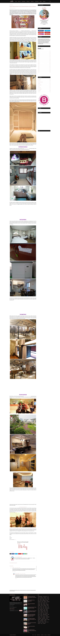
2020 (44, 63)
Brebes (47, 600)
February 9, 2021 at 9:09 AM (22, 573)
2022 (44, 66)
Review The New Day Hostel (27, 396)
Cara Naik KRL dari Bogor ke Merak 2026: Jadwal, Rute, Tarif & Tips (32, 619)
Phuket (41, 614)
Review (44, 86)
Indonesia (44, 80)
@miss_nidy (11, 8)
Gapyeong (47, 604)
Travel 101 (44, 87)
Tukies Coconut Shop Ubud (31, 603)
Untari (13, 567)
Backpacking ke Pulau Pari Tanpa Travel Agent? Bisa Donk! (32, 607)
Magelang (41, 610)
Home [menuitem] (16, 1)
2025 (44, 70)
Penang (39, 614)
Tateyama (45, 619)
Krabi (38, 609)
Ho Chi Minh (45, 605)
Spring (47, 618)
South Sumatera (39, 618)
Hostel (47, 605)
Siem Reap (47, 615)
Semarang (41, 615)
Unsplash (15, 539)
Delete (15, 571)
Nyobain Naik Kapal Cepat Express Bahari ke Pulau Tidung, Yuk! (32, 630)
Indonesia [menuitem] (28, 1)
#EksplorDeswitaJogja (40, 596)
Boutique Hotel (44, 600)
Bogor (41, 600)
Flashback (39, 604)
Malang (47, 610)
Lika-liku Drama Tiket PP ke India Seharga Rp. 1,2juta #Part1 (32, 597)
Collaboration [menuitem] (23, 1)
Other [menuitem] (40, 1)
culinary (44, 91)
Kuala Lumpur (41, 609)
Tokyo (38, 620)
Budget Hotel (39, 601)
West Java (39, 623)
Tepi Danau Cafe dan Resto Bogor (31, 626)
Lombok (38, 610)
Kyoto (44, 609)
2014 (44, 55)
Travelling (44, 90)
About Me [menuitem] (19, 1)
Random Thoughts (45, 614)
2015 (44, 56)
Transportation (41, 620)
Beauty (38, 600)
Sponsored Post (43, 618)
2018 (44, 60)
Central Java (48, 601)
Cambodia (45, 601)
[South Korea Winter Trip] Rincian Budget (31, 600)
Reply (13, 571)
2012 (44, 52)
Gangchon (44, 604)
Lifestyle (44, 83)
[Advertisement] (44, 137)
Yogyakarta (44, 623)
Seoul (43, 615)
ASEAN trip (44, 79)
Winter (41, 623)
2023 (44, 67)
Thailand (48, 619)
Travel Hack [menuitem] (36, 1)
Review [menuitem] (44, 1)
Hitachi (42, 605)
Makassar (44, 610)
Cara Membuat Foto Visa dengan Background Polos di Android (32, 611)
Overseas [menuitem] (32, 1)
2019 (44, 62)
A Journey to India (45, 596)
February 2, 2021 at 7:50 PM (17, 567)
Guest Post (39, 605)
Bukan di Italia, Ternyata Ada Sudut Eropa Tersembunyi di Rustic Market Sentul (31, 615)
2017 (44, 59)
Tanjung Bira (42, 619)
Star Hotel (39, 619)
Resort (48, 614)
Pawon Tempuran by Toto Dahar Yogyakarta (32, 623)
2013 (44, 53)
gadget (41, 604)
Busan (42, 601)
